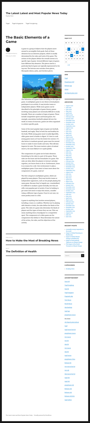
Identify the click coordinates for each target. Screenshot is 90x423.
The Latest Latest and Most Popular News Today (36, 13)
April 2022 (69, 198)
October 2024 (69, 146)
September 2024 (70, 148)
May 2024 (68, 155)
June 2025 (69, 131)
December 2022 (70, 187)
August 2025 (69, 128)
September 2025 (70, 126)
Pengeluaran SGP (69, 82)
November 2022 (70, 189)
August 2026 (69, 106)
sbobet (66, 89)
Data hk (67, 289)
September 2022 (70, 192)
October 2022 (69, 191)
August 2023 (69, 172)
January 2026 (69, 118)
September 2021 (70, 211)
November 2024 (70, 144)
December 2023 (70, 165)
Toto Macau (68, 300)
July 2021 (68, 215)
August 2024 (69, 150)
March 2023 (69, 181)
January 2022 (69, 204)
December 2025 (70, 120)
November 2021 (70, 207)
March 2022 (69, 200)
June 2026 (69, 109)
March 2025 (69, 137)
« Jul (68, 65)
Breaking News (70, 269)
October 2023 (69, 168)
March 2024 (69, 159)
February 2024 (70, 161)
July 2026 (68, 107)
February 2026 (70, 117)
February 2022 (70, 202)
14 (77, 52)
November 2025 (70, 122)
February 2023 (70, 183)
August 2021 (69, 213)
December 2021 (70, 205)
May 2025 (68, 133)
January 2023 (69, 185)
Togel (8, 23)
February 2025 (70, 139)
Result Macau (68, 304)
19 (71, 55)
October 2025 (69, 124)
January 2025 (69, 141)
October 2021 (69, 209)
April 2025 (69, 135)
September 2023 (70, 170)
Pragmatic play (69, 296)
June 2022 (69, 196)
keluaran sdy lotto (70, 396)
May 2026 (69, 111)
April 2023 (69, 179)
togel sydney (68, 400)
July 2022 (68, 194)
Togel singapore (17, 23)
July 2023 (68, 174)
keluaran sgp (68, 85)
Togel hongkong (31, 23)
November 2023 (70, 167)
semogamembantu (11, 53)
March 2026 (69, 115)
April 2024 (69, 157)
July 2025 (68, 130)
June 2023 (69, 176)
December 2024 (70, 142)
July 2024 (68, 152)
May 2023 (68, 178)
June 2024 (69, 154)
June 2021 (68, 216)
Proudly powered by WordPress (43, 415)
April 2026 (69, 113)
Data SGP (67, 281)
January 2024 (69, 163)
